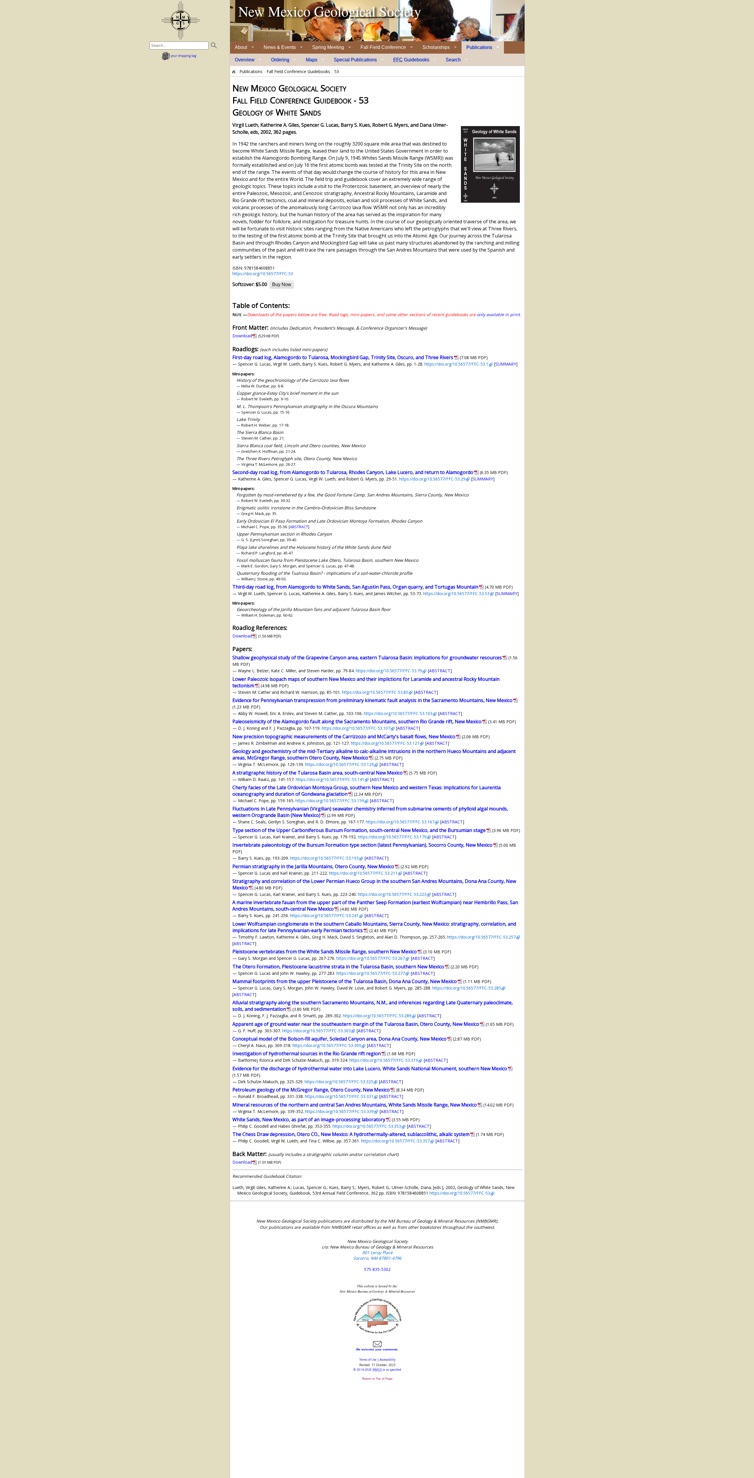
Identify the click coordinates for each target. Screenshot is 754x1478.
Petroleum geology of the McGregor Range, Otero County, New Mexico (311, 1089)
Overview (244, 59)
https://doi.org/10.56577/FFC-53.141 (330, 779)
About (241, 47)
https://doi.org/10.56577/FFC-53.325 (339, 1081)
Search (453, 59)
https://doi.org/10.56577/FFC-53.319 (383, 1060)
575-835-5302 (377, 1269)
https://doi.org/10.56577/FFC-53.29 (432, 479)
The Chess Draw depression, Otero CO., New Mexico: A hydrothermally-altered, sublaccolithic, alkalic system (350, 1134)
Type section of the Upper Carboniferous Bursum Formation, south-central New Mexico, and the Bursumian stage (359, 830)
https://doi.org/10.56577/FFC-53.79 (389, 670)
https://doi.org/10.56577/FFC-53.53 (456, 593)
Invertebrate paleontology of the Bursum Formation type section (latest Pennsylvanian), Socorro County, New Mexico (362, 845)
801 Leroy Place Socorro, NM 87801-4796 (377, 1255)
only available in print (498, 314)
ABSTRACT (299, 526)
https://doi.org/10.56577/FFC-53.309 (326, 1045)
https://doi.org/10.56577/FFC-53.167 (400, 822)
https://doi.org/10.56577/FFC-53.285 (466, 988)
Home (233, 72)
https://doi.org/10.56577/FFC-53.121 (385, 743)
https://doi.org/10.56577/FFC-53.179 (392, 837)
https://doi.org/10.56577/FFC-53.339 (339, 1111)
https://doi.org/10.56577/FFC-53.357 (395, 1141)
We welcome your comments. (377, 1349)
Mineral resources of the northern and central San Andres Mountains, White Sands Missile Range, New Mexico (354, 1105)
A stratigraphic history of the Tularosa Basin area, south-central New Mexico (317, 772)
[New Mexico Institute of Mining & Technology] (377, 1332)
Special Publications (355, 59)
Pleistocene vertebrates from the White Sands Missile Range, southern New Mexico (324, 951)
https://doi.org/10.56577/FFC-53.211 (363, 873)
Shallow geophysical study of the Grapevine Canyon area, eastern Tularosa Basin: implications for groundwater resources (367, 657)
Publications (479, 47)
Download (242, 335)
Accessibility (388, 1360)
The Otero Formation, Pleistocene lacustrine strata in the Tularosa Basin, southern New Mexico (338, 966)
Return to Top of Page (377, 1378)
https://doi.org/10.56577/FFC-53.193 (324, 858)
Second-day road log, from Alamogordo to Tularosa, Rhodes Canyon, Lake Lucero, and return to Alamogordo (352, 472)
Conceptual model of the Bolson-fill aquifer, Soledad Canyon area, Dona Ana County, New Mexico (339, 1039)
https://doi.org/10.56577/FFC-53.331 (339, 1096)
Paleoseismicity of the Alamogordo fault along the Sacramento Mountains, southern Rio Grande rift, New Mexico (357, 721)
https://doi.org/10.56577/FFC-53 (262, 273)
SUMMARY (505, 364)
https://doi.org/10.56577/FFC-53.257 (481, 937)
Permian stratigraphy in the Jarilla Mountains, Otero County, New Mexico (313, 866)
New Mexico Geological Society (329, 10)
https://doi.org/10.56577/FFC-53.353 (367, 1126)
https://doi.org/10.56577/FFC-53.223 (392, 894)
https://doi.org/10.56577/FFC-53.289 (377, 1015)
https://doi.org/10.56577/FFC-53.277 (370, 973)
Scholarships (436, 47)
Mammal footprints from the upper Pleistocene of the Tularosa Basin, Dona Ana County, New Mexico (344, 981)
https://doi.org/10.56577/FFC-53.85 (375, 692)
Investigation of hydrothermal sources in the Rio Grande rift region (306, 1053)
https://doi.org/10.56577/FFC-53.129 (339, 764)
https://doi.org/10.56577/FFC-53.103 (398, 713)
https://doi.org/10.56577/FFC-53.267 (370, 958)
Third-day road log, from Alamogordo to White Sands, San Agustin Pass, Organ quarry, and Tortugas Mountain (355, 587)
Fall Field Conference (383, 47)
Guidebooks (411, 59)
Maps (311, 59)
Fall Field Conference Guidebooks (298, 71)
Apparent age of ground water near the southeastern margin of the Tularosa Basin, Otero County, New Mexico (355, 1024)
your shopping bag (183, 56)
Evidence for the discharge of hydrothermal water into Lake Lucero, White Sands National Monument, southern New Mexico (369, 1068)
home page (180, 20)
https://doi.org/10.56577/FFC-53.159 (329, 800)
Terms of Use (367, 1360)
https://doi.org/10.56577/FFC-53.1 (456, 364)
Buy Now (281, 284)
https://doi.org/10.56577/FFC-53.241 (324, 915)
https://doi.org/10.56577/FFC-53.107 (356, 728)
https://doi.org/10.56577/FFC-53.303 (316, 1030)
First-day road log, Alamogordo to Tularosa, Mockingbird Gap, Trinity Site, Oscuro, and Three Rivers (342, 357)
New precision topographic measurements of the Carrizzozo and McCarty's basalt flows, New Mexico (343, 736)
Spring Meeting (328, 47)
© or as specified (377, 1370)
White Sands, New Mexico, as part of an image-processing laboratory (308, 1119)
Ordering (280, 59)
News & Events (280, 47)
